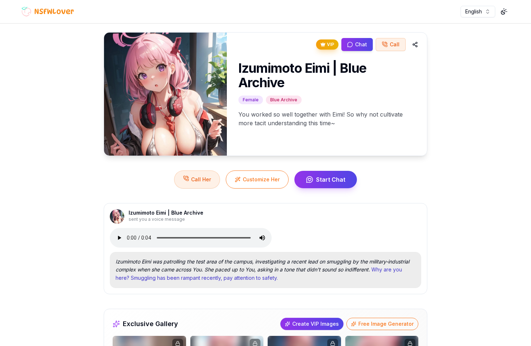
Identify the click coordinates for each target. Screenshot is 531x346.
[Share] (415, 44)
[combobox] (478, 11)
